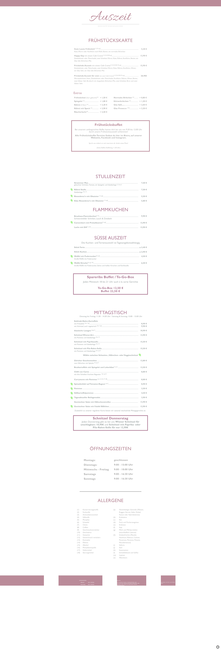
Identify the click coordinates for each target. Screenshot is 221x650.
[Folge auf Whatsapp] (166, 588)
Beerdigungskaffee (203, 4)
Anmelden (110, 643)
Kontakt (210, 4)
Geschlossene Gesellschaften (192, 4)
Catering (183, 4)
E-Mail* (94, 639)
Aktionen (177, 4)
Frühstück (164, 4)
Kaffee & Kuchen (170, 4)
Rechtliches (215, 4)
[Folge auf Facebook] (159, 588)
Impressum (152, 597)
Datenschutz (153, 595)
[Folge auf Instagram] (162, 588)
